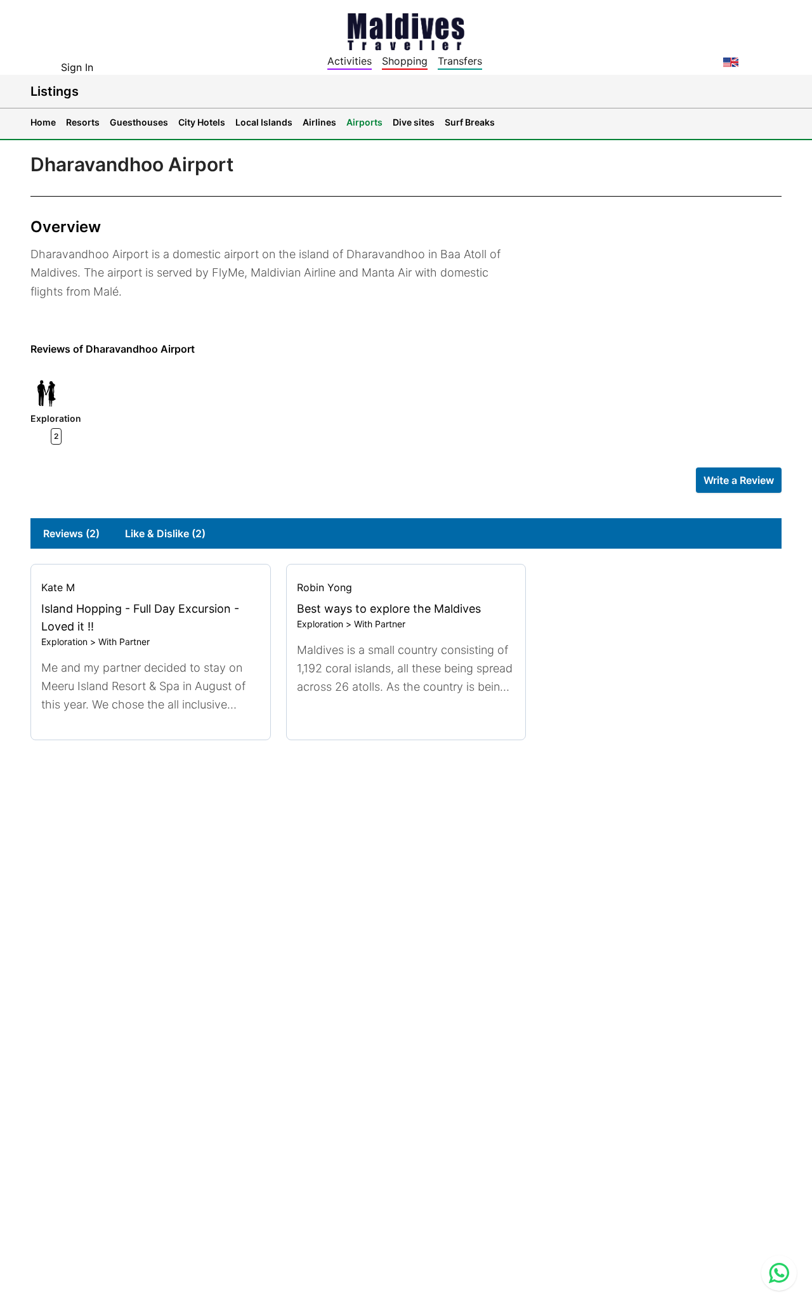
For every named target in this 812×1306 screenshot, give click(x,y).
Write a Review (739, 480)
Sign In (77, 67)
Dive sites (414, 122)
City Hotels (201, 122)
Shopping (405, 61)
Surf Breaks (470, 122)
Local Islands (263, 122)
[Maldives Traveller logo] (406, 30)
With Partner (124, 641)
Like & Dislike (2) (165, 533)
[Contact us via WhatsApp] (779, 1273)
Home (43, 122)
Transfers (460, 61)
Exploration (64, 641)
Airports (364, 122)
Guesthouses (139, 122)
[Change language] (731, 62)
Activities (349, 61)
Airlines (319, 122)
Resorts (83, 122)
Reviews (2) (71, 533)
